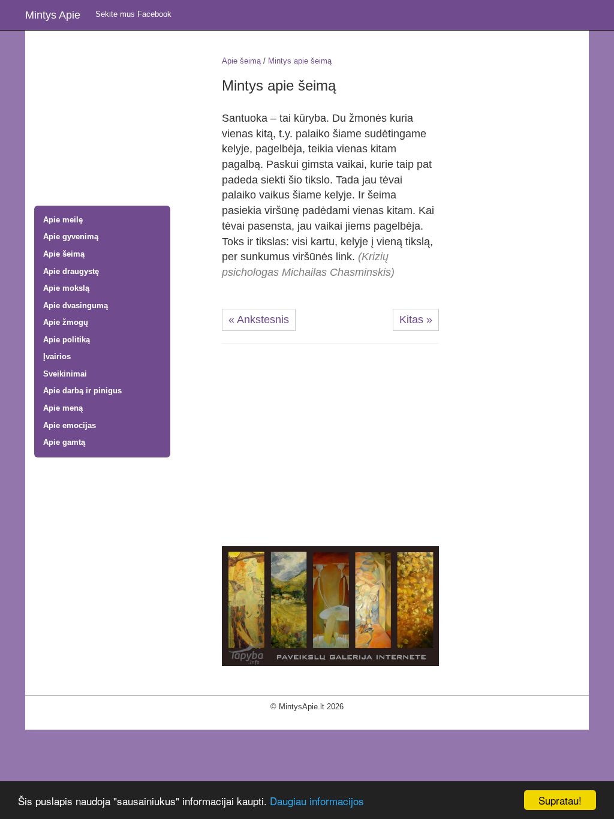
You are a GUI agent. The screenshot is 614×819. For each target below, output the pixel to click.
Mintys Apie (52, 15)
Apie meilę (63, 219)
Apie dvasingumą (75, 305)
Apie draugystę (71, 271)
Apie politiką (66, 339)
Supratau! (560, 800)
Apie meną (63, 408)
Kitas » (415, 320)
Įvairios (57, 356)
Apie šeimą (64, 253)
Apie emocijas (69, 425)
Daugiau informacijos (317, 800)
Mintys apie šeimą (300, 60)
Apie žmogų (65, 322)
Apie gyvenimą (70, 236)
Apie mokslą (66, 288)
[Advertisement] (119, 119)
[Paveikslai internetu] (330, 605)
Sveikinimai (65, 373)
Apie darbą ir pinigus (82, 390)
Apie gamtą (64, 442)
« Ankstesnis (258, 320)
